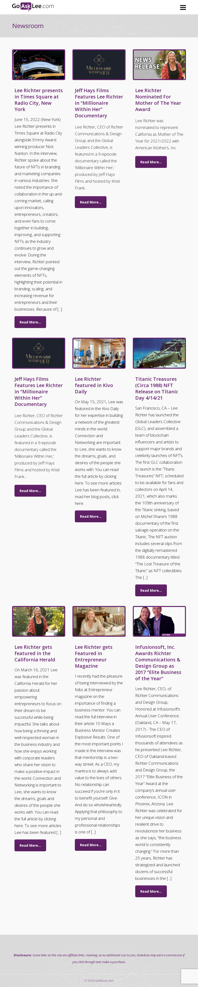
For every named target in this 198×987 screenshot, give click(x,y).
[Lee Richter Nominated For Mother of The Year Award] (159, 64)
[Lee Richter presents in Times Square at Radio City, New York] (38, 64)
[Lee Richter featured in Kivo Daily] (99, 353)
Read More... (30, 322)
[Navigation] (183, 7)
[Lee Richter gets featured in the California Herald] (38, 621)
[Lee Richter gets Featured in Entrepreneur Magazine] (99, 621)
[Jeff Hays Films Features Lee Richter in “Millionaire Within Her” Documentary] (99, 64)
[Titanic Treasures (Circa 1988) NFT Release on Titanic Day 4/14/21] (159, 353)
